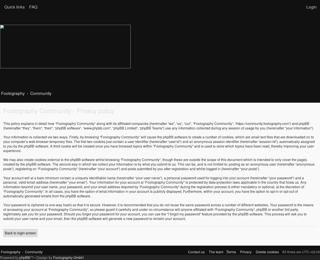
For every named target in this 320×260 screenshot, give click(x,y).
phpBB (24, 257)
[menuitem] (32, 7)
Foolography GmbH (68, 257)
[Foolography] (65, 46)
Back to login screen (20, 232)
